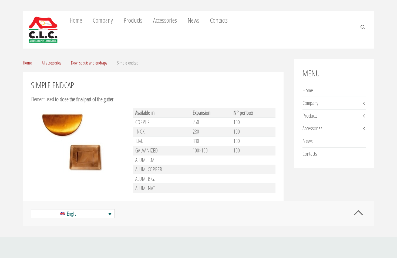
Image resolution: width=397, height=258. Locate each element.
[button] (73, 213)
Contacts (219, 20)
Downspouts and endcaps (89, 63)
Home (76, 20)
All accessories (51, 63)
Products (133, 20)
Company (103, 20)
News (193, 20)
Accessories (165, 20)
